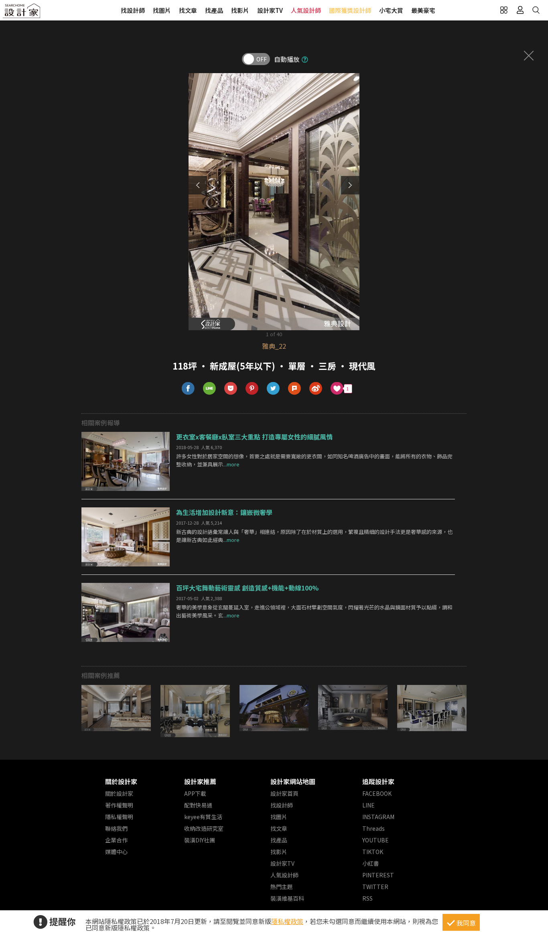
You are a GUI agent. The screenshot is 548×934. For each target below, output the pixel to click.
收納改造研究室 (203, 828)
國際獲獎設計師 (350, 10)
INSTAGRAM (378, 817)
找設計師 (133, 10)
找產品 (214, 10)
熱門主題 (281, 887)
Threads (373, 828)
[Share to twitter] (273, 388)
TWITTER (375, 887)
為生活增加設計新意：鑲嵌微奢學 (224, 512)
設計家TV (270, 10)
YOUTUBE (375, 840)
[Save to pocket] (230, 388)
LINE (368, 805)
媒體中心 (116, 852)
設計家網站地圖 (292, 781)
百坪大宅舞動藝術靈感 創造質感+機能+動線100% (247, 588)
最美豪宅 (423, 10)
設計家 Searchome (22, 13)
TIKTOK (372, 852)
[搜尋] (536, 10)
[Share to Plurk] (294, 388)
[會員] (520, 10)
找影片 (240, 10)
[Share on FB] (188, 388)
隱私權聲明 (119, 817)
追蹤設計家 (378, 781)
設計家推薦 (200, 781)
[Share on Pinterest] (252, 388)
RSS (367, 898)
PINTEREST (378, 875)
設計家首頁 (284, 793)
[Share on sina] (316, 388)
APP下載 (195, 793)
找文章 (188, 10)
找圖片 (162, 10)
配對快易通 (198, 805)
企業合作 (116, 840)
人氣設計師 (306, 10)
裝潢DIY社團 (199, 840)
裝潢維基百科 (287, 898)
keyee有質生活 (203, 817)
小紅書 (370, 863)
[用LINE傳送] (209, 388)
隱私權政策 (287, 921)
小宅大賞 (391, 10)
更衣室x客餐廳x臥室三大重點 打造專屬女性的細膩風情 (254, 436)
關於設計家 (121, 781)
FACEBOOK (377, 793)
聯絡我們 (116, 828)
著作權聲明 (119, 805)
